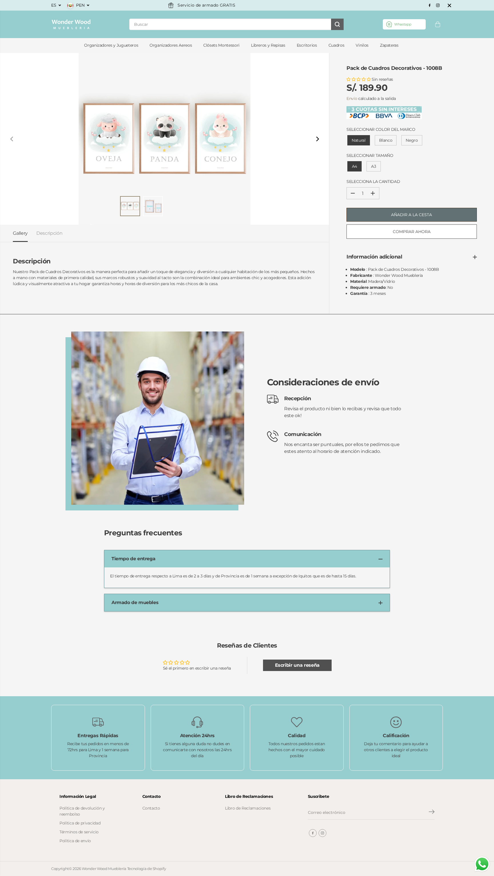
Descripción (49, 233)
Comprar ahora (412, 231)
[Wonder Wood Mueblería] (71, 24)
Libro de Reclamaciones (247, 808)
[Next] (317, 139)
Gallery (20, 233)
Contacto (151, 808)
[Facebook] (429, 5)
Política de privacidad (79, 823)
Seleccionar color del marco (380, 129)
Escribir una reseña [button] (297, 665)
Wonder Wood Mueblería (104, 868)
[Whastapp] (404, 24)
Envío (351, 98)
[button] (359, 79)
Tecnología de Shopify (146, 868)
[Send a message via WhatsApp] (482, 864)
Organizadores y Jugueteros (111, 45)
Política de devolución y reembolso (82, 811)
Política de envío (75, 840)
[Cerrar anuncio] (449, 5)
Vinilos (362, 45)
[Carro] (438, 24)
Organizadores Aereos (171, 45)
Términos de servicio (79, 831)
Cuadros (336, 45)
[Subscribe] (432, 812)
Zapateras (389, 45)
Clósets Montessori (221, 45)
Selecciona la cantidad (373, 181)
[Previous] (12, 139)
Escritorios (307, 45)
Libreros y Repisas (268, 45)
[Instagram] (438, 5)
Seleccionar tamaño (369, 155)
